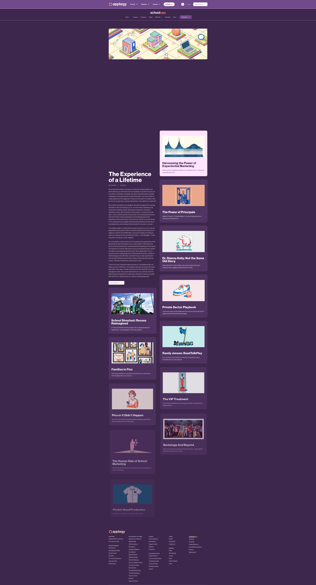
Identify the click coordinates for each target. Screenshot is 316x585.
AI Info (170, 564)
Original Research (193, 544)
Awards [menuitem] (151, 17)
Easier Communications (135, 539)
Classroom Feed (133, 576)
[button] (186, 17)
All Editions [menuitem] (168, 17)
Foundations (112, 548)
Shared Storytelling (134, 565)
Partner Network (173, 561)
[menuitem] (169, 4)
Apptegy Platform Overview (116, 539)
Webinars (151, 547)
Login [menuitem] (188, 4)
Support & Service (133, 581)
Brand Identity (132, 568)
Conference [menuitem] (143, 17)
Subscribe (191, 542)
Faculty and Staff (153, 564)
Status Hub (152, 549)
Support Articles (153, 544)
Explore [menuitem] (155, 4)
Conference (172, 544)
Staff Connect (112, 564)
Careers (171, 556)
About (170, 550)
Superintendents (153, 556)
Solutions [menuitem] (144, 4)
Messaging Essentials (114, 550)
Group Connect (113, 553)
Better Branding (133, 554)
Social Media (132, 552)
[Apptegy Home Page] (117, 531)
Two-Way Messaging (134, 573)
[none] (128, 17)
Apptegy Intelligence (134, 549)
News (170, 558)
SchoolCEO (172, 541)
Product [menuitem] (132, 4)
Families (151, 569)
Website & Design (133, 557)
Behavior (131, 578)
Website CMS (132, 541)
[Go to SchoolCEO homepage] (158, 12)
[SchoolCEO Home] (198, 537)
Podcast (191, 549)
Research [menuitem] (135, 17)
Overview (191, 539)
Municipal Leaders (153, 566)
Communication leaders (155, 558)
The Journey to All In (114, 541)
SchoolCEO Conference (195, 547)
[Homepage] (118, 4)
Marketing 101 (192, 552)
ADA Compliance (133, 544)
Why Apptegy (172, 553)
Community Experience (115, 558)
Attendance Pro (113, 561)
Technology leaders (154, 561)
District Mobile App (134, 560)
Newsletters (132, 547)
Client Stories (152, 541)
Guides (171, 539)
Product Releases (153, 539)
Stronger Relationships (135, 570)
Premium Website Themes (136, 562)
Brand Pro (111, 556)
